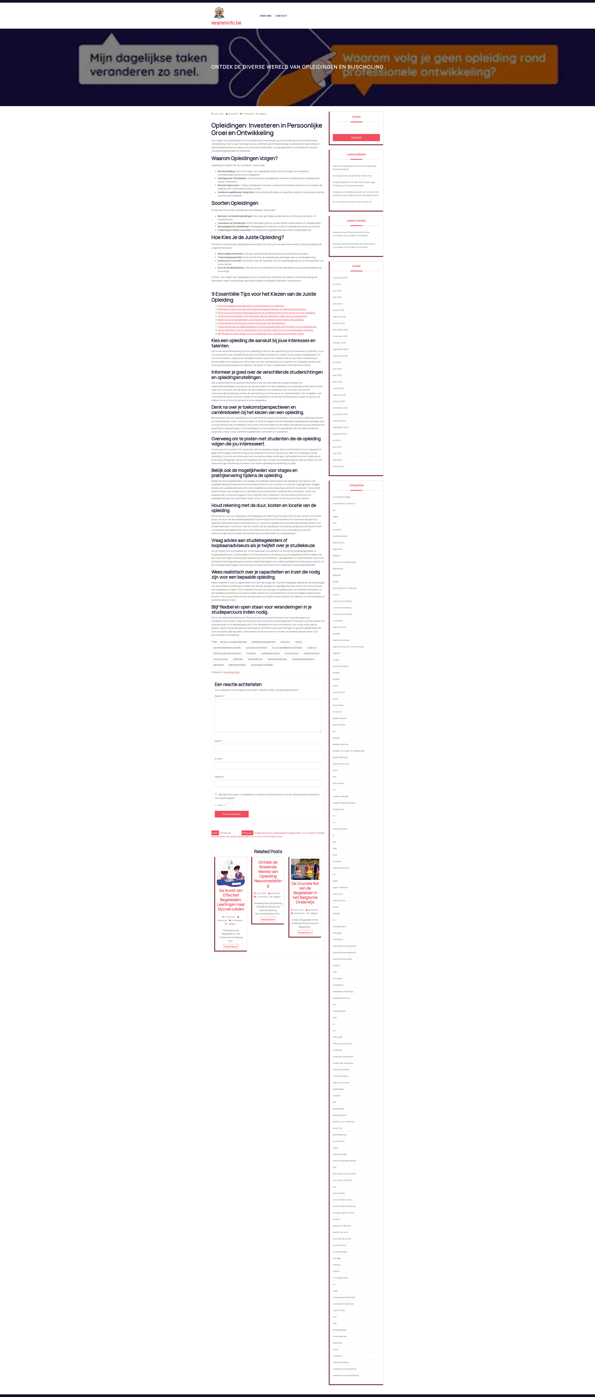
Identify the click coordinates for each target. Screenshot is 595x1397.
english (336, 679)
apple (335, 516)
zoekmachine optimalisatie (346, 1375)
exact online (339, 692)
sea (334, 1167)
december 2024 (340, 407)
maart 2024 (338, 466)
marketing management (344, 952)
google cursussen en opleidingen (349, 750)
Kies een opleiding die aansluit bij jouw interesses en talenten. (251, 305)
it (333, 835)
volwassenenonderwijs (344, 1297)
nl (334, 1024)
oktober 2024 (339, 420)
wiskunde (337, 1342)
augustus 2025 (340, 355)
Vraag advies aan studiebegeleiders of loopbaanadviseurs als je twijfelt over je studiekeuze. (267, 326)
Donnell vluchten (341, 243)
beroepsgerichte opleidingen (263, 641)
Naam (219, 740)
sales (335, 1147)
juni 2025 (337, 368)
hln (334, 789)
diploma (336, 653)
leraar (336, 906)
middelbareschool (341, 998)
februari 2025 (339, 394)
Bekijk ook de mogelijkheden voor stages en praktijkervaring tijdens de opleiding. (261, 319)
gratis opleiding (340, 757)
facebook (337, 711)
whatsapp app (339, 1329)
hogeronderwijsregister (344, 802)
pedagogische (340, 1115)
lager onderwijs (340, 887)
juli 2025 (337, 362)
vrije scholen (339, 1310)
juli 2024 (337, 440)
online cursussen (220, 659)
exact (336, 685)
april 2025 (337, 381)
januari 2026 (339, 323)
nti (334, 1030)
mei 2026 (337, 297)
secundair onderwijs (342, 1180)
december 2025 (340, 329)
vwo (335, 1316)
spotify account (340, 1232)
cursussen (338, 620)
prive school (338, 1141)
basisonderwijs (340, 536)
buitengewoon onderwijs (345, 588)
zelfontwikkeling (341, 1362)
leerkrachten (339, 900)
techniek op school (342, 1238)
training (336, 1264)
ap (334, 510)
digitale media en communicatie (348, 646)
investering (251, 653)
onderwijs (337, 1050)
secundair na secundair (344, 1173)
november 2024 (340, 414)
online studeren (340, 1076)
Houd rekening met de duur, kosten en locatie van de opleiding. (251, 323)
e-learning (311, 647)
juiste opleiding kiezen (270, 653)
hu (334, 822)
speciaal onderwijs (342, 1225)
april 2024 (337, 459)
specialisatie (218, 664)
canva (336, 594)
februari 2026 (339, 316)
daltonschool (339, 627)
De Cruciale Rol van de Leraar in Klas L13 (352, 201)
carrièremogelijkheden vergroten (227, 647)
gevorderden (339, 724)
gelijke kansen (340, 718)
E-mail (219, 758)
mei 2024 (337, 453)
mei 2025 (337, 375)
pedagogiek (338, 1108)
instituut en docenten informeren (227, 653)
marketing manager (342, 959)
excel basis (338, 705)
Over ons (265, 15)
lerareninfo (338, 232)
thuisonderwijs (340, 1251)
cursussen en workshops (256, 647)
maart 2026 (338, 310)
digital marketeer (341, 640)
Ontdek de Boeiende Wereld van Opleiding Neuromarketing (268, 873)
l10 (334, 874)
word (335, 1349)
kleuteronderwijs (341, 867)
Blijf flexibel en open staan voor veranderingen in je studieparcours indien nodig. (261, 333)
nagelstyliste (339, 1011)
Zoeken (356, 116)
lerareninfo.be (226, 23)
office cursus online (342, 1043)
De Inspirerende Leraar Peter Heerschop (352, 175)
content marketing (342, 607)
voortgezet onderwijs (343, 1303)
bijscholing (285, 641)
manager (337, 932)
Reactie (220, 696)
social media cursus (342, 1199)
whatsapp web (340, 1336)
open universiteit (341, 1082)
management (339, 926)
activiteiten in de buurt (344, 503)
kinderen (337, 861)
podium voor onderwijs (343, 1121)
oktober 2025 (339, 342)
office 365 (338, 1037)
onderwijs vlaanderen (343, 1056)
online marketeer (341, 1069)
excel (335, 698)
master (336, 965)
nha (335, 1017)
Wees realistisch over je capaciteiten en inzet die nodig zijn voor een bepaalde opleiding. (265, 330)
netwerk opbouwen (312, 653)
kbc (334, 841)
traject (336, 1271)
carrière (298, 641)
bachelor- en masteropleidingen (233, 641)
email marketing (340, 666)
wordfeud (337, 1355)
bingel (336, 581)
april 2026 (337, 303)
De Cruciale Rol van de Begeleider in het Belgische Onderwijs (305, 893)
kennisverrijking (292, 653)
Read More (231, 946)
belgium (336, 555)
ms (334, 1004)
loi (334, 919)
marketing (338, 939)
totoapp (337, 1258)
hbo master (338, 783)
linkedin (336, 913)
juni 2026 (337, 290)
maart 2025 (338, 388)
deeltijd (336, 633)
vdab (335, 1290)
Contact (281, 15)
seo (334, 1186)
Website (219, 776)
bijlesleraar (338, 568)
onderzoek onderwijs (343, 1063)
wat (335, 1323)
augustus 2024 (340, 433)
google (336, 737)
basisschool (338, 542)
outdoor (337, 1095)
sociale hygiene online (343, 1212)
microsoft (337, 978)
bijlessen (337, 575)
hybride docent (340, 828)
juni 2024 (337, 446)
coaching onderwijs (342, 601)
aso (334, 523)
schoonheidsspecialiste (344, 1160)
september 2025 (341, 349)
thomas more (339, 1245)
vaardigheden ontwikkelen (262, 664)
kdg (334, 848)
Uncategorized (231, 672)
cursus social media (342, 614)
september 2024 (341, 427)
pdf (334, 1102)
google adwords (340, 744)
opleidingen (238, 659)
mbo (335, 972)
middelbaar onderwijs (343, 991)
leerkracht (338, 893)
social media (339, 1193)
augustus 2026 (340, 277)
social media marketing (344, 1206)
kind (335, 854)
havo (335, 770)
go (334, 731)
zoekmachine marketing (344, 1368)
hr (334, 815)
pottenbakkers (340, 1134)
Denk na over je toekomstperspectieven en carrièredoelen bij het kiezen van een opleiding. (266, 312)
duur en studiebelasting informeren (287, 647)
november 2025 (340, 336)
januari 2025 (339, 401)
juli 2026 (337, 284)
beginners (337, 549)
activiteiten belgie (341, 497)
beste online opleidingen (344, 562)
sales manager (340, 1154)
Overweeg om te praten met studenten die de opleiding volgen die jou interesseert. (262, 316)
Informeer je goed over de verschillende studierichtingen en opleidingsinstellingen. (262, 309)
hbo (334, 776)
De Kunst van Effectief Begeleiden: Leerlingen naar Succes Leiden (231, 900)
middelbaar (338, 985)
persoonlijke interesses (277, 659)
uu (334, 1284)
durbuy (336, 659)
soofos (336, 1219)
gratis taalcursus (341, 763)
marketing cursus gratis (344, 946)
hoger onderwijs (340, 796)
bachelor (337, 529)
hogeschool (338, 809)
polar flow (337, 1128)
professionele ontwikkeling (303, 659)
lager (335, 880)
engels (336, 672)
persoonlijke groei (255, 659)
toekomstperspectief (237, 664)
